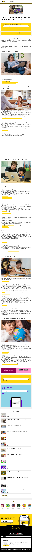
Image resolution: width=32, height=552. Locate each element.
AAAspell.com (4, 295)
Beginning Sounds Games (6, 128)
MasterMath (4, 238)
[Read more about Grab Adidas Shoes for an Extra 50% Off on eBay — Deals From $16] (3, 473)
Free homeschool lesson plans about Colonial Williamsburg (10, 350)
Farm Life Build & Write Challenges (7, 124)
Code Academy (4, 206)
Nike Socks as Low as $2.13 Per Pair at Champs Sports (15, 465)
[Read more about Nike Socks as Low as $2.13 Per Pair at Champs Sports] (3, 467)
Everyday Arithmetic (5, 239)
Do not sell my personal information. (12, 544)
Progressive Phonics (5, 120)
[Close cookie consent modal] (29, 540)
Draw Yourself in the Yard (6, 311)
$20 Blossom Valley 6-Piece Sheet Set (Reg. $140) (14, 425)
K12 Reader (3, 292)
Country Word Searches (5, 354)
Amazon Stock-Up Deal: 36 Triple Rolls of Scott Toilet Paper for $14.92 (17, 431)
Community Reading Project (6, 290)
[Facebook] (15, 33)
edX (2, 247)
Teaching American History (6, 362)
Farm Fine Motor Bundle (5, 126)
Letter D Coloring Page (5, 134)
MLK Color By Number (5, 132)
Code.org (3, 208)
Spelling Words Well (5, 306)
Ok (5, 545)
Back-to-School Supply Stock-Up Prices (13, 251)
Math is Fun (4, 243)
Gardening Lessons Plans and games (7, 198)
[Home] (5, 1)
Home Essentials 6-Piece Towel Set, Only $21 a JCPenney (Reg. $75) (17, 413)
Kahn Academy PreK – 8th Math (6, 232)
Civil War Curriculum (5, 342)
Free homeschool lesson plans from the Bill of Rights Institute (11, 346)
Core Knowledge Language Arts (6, 283)
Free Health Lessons (5, 189)
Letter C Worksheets (5, 131)
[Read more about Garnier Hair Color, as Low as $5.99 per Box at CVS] (3, 455)
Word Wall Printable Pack (5, 308)
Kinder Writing (4, 110)
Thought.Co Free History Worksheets (7, 359)
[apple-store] (12, 533)
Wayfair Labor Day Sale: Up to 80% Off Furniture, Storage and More (17, 419)
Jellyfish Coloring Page (5, 135)
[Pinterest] (17, 33)
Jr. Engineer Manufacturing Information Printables (9, 222)
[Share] (19, 33)
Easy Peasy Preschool (5, 122)
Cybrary (3, 215)
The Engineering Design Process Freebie (8, 225)
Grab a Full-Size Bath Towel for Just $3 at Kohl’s (14, 448)
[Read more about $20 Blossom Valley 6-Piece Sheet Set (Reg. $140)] (3, 426)
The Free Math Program (5, 236)
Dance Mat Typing (4, 217)
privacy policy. (11, 543)
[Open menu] (1, 1)
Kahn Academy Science (5, 188)
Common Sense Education (6, 209)
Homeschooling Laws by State (6, 80)
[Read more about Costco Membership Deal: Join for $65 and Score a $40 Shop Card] (3, 444)
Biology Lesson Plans (5, 196)
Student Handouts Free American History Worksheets (10, 365)
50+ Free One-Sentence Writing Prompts (8, 313)
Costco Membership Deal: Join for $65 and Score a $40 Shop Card (16, 442)
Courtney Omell (4, 15)
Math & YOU (4, 245)
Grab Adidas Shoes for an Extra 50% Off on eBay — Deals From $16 (16, 471)
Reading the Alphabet (5, 114)
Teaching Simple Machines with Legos (7, 224)
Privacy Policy (12, 381)
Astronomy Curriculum (5, 191)
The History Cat (4, 356)
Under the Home (4, 285)
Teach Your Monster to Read (6, 116)
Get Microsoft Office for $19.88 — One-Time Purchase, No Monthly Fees (17, 477)
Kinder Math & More (5, 112)
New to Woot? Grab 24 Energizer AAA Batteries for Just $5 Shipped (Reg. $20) (18, 489)
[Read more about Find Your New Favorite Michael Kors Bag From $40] (3, 485)
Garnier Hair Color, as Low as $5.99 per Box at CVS (14, 454)
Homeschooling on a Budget (6, 81)
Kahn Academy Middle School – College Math (8, 234)
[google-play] (19, 533)
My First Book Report (5, 310)
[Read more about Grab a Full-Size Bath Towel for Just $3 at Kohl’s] (3, 450)
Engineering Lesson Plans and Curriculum (8, 193)
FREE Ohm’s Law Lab (5, 226)
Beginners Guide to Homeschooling (7, 79)
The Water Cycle (4, 195)
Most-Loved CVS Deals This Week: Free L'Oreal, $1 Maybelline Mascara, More (18, 460)
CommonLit (3, 287)
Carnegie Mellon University (6, 204)
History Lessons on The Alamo (6, 344)
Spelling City (4, 300)
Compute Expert (4, 211)
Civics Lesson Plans (5, 348)
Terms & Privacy (12, 395)
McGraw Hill (4, 297)
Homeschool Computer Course (6, 202)
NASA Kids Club (4, 190)
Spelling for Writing (5, 302)
